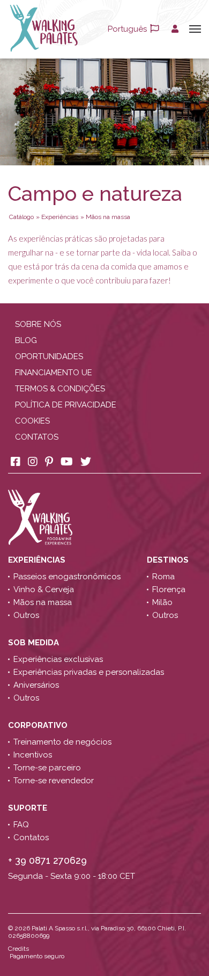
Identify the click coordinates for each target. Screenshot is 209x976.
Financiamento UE (53, 372)
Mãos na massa (42, 602)
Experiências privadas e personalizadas (88, 672)
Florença (168, 589)
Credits (18, 948)
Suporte (28, 808)
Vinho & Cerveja (43, 589)
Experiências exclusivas (58, 659)
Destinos (169, 560)
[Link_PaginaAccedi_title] (174, 29)
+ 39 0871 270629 (47, 860)
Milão (162, 602)
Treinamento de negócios (62, 742)
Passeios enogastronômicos (67, 576)
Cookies (32, 421)
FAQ (21, 824)
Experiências (39, 560)
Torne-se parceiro (47, 768)
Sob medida (34, 642)
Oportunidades (49, 356)
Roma (163, 576)
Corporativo (39, 725)
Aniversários (36, 685)
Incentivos (32, 755)
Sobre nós (38, 324)
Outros (26, 615)
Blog (26, 340)
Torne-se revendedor (53, 780)
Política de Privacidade (65, 405)
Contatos (36, 437)
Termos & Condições (60, 389)
